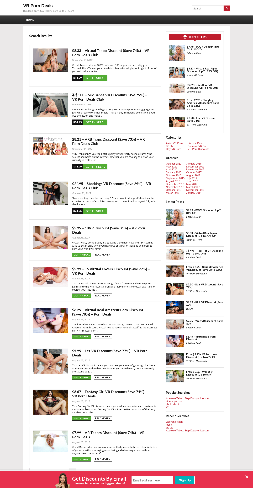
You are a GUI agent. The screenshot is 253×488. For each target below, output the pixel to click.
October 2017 (194, 172)
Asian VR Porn (195, 75)
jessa (169, 424)
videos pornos (174, 401)
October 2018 (173, 189)
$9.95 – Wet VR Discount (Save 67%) (204, 322)
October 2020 (173, 163)
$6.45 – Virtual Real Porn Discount (201, 338)
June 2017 (192, 181)
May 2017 (191, 184)
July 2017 (191, 178)
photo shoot (172, 404)
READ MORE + (102, 254)
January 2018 (194, 163)
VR (168, 407)
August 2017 (193, 175)
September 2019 (175, 178)
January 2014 (194, 192)
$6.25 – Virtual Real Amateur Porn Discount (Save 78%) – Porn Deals (107, 312)
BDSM (169, 146)
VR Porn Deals (38, 5)
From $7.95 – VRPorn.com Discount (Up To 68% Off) (201, 356)
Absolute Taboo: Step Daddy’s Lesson (187, 398)
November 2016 (195, 189)
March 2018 (172, 192)
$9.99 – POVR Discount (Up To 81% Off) (203, 48)
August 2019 (173, 181)
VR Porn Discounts (197, 109)
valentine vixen (174, 421)
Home (30, 19)
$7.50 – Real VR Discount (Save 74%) (202, 119)
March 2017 (193, 187)
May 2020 (171, 166)
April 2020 (171, 169)
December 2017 (195, 166)
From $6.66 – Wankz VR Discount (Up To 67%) (200, 373)
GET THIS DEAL (95, 77)
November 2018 (175, 187)
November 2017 (195, 169)
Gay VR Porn (173, 149)
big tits (169, 427)
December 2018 (175, 184)
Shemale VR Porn (198, 146)
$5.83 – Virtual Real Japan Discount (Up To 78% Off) (202, 70)
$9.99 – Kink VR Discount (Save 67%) (204, 303)
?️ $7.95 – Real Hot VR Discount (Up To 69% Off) (202, 86)
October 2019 (173, 175)
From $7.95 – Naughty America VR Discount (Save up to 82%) (203, 103)
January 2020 (173, 172)
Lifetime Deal (194, 53)
